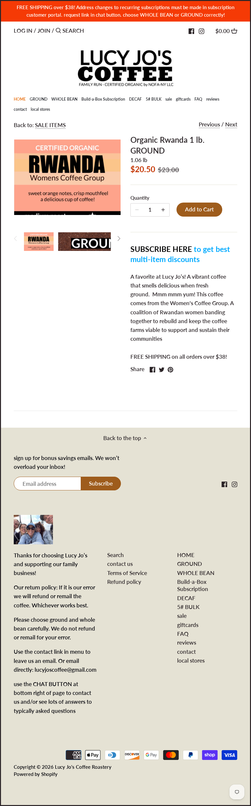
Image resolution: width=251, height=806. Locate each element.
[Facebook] (191, 30)
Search (115, 554)
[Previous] (15, 238)
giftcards (187, 624)
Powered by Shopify (36, 774)
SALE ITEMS (50, 125)
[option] (39, 238)
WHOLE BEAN (195, 572)
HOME (185, 554)
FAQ (183, 633)
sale (182, 615)
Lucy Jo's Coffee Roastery (83, 767)
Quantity (139, 198)
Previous (209, 124)
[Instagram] (201, 30)
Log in (23, 30)
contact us (120, 563)
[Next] (118, 238)
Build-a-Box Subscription (192, 585)
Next (231, 124)
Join (44, 30)
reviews (186, 642)
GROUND (189, 563)
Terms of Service (127, 572)
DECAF (186, 598)
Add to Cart (199, 209)
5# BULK (188, 606)
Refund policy (124, 581)
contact (186, 651)
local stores (191, 660)
